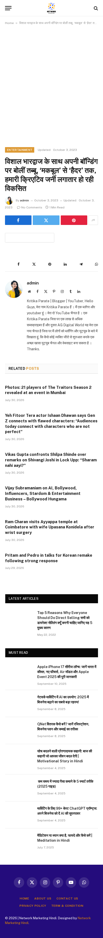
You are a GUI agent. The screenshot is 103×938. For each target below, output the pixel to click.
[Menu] (8, 8)
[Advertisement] (51, 85)
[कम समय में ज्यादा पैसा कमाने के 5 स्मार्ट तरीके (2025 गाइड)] (19, 787)
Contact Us (67, 898)
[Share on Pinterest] (74, 220)
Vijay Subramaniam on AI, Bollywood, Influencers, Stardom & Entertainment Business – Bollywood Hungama (42, 493)
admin (24, 200)
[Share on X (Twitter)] (46, 220)
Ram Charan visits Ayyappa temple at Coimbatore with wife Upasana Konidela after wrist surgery (49, 527)
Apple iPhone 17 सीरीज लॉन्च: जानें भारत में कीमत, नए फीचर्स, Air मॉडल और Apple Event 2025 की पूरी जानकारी (66, 672)
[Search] (95, 8)
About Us (43, 898)
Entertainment (19, 149)
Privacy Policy (33, 905)
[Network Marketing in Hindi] (51, 8)
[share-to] (29, 237)
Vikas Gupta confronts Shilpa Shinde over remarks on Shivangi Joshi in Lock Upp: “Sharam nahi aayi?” (51, 460)
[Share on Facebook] (18, 220)
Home (9, 23)
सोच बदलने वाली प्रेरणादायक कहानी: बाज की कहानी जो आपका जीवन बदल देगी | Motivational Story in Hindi (64, 756)
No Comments (31, 207)
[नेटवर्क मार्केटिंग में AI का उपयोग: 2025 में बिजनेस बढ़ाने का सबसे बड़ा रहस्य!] (19, 703)
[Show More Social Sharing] (93, 220)
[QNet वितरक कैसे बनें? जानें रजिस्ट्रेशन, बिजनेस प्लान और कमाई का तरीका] (19, 730)
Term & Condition (67, 905)
